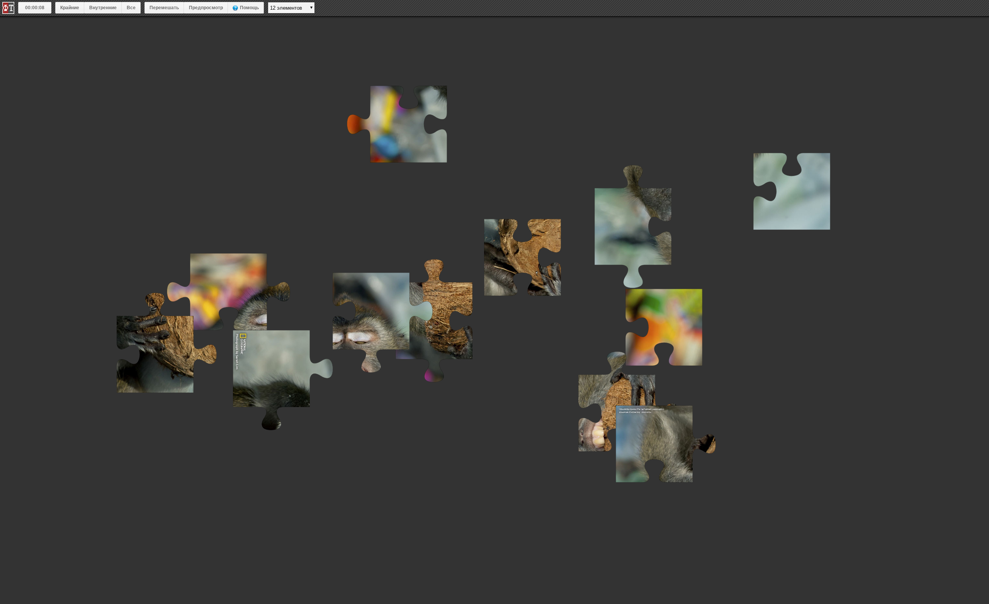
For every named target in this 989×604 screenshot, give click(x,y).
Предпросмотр (206, 7)
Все (131, 7)
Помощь (249, 7)
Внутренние (103, 7)
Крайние (69, 7)
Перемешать (164, 7)
